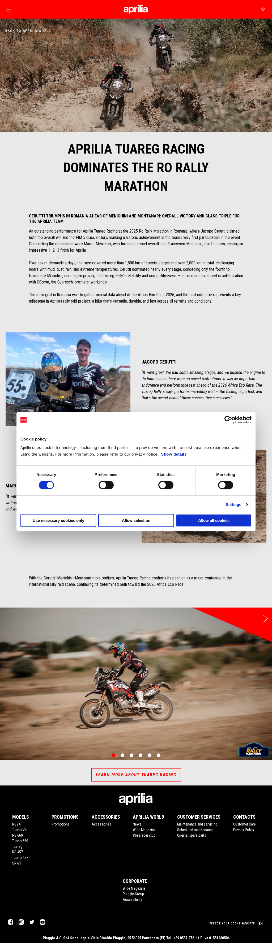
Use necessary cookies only (58, 520)
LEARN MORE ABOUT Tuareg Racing (136, 774)
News (137, 824)
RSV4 (16, 824)
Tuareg (17, 846)
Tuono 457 (20, 857)
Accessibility (132, 899)
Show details (173, 454)
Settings (233, 504)
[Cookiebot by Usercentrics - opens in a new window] (228, 420)
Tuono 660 (20, 841)
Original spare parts (191, 835)
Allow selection (136, 520)
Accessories (101, 824)
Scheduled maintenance (195, 830)
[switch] (106, 485)
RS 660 (17, 835)
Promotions (61, 824)
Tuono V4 (19, 830)
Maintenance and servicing (197, 824)
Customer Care (244, 824)
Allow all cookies (214, 520)
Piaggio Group (133, 894)
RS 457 (17, 852)
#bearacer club (144, 835)
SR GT (16, 863)
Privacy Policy (243, 830)
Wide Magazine (144, 830)
